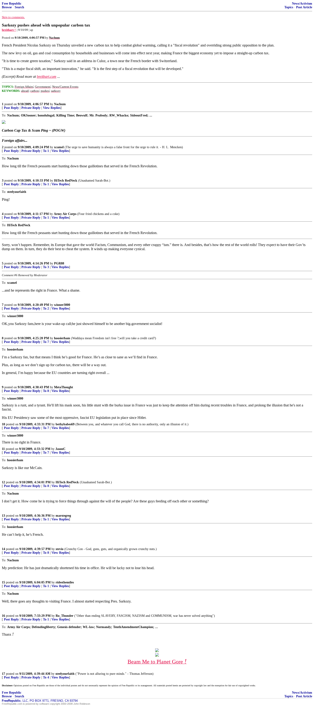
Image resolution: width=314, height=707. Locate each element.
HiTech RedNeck (65, 180)
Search (19, 7)
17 (3, 673)
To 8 (46, 391)
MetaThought (63, 387)
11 (3, 449)
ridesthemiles (65, 582)
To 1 (46, 151)
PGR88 (59, 263)
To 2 (46, 308)
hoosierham (62, 338)
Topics (288, 7)
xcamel (59, 147)
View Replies (51, 108)
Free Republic (11, 3)
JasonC (60, 449)
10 (3, 424)
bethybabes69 (65, 424)
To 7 (46, 342)
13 (3, 515)
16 (3, 615)
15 (3, 582)
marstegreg (63, 515)
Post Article (304, 7)
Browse (7, 7)
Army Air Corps (65, 214)
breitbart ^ (9, 30)
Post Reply (11, 108)
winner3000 (62, 305)
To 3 (46, 267)
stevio (59, 549)
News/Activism (302, 3)
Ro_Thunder (64, 615)
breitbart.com (46, 76)
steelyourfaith (64, 673)
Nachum (60, 104)
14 (3, 549)
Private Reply (30, 108)
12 (3, 482)
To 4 (46, 677)
